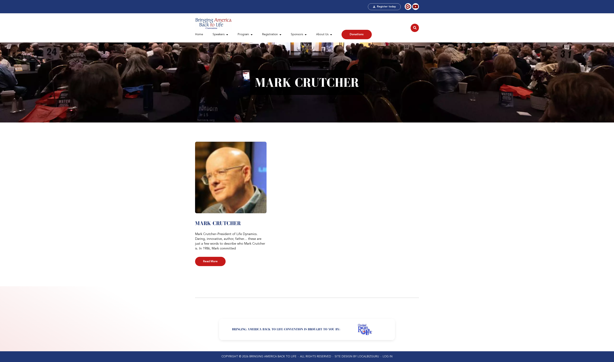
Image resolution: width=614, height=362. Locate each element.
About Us (322, 34)
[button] (415, 28)
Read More (210, 261)
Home (199, 34)
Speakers (219, 34)
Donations (357, 34)
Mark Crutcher (218, 223)
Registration (270, 34)
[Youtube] (415, 6)
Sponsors (297, 34)
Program (243, 34)
